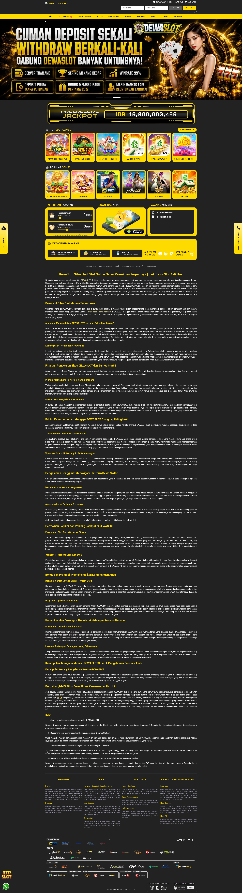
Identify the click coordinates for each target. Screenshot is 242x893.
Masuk (176, 8)
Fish (153, 16)
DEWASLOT (86, 280)
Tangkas (141, 16)
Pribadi (116, 266)
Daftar (189, 8)
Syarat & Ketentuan (105, 266)
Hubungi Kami (151, 266)
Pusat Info (140, 266)
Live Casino (113, 16)
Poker (128, 16)
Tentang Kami (91, 266)
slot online (67, 351)
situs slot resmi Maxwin (99, 312)
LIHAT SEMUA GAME (187, 130)
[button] (229, 59)
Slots (100, 16)
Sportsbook (85, 16)
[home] (50, 16)
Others (164, 16)
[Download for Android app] (134, 232)
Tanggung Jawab (127, 266)
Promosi (178, 16)
